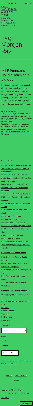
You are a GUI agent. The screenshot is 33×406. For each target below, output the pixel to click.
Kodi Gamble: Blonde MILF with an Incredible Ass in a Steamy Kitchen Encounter (14, 187)
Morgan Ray (5, 131)
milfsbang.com (21, 129)
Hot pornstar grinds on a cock (13, 219)
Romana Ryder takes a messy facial (15, 241)
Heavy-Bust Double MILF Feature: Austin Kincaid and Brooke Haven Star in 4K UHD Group (16, 178)
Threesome (5, 134)
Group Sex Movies (16, 116)
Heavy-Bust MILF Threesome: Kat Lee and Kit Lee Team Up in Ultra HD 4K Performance (16, 168)
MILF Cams (3, 360)
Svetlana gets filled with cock (12, 235)
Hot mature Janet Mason (11, 216)
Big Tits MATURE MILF (20, 114)
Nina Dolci (5, 308)
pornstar (17, 131)
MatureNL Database (12, 363)
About (3, 341)
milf (14, 129)
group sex (25, 124)
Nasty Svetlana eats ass (10, 238)
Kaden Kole (5, 320)
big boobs (10, 124)
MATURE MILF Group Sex (16, 119)
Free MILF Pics (4, 363)
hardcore (4, 126)
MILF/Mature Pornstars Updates (14, 290)
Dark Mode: (25, 403)
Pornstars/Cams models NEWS (13, 252)
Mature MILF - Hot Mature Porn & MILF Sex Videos (9, 9)
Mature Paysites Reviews (26, 360)
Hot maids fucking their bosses (13, 222)
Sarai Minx (5, 314)
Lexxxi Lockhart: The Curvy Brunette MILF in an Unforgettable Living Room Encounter (16, 197)
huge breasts (12, 126)
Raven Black (25, 131)
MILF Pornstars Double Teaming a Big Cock (15, 75)
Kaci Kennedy (6, 317)
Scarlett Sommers (8, 311)
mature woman (6, 129)
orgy (12, 131)
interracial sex (23, 126)
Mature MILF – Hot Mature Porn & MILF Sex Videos (15, 394)
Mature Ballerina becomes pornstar (13, 360)
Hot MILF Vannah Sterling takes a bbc (16, 226)
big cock (18, 124)
